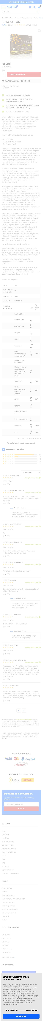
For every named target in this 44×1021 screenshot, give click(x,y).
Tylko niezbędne (11, 1010)
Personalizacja (31, 1010)
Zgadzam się (21, 1016)
